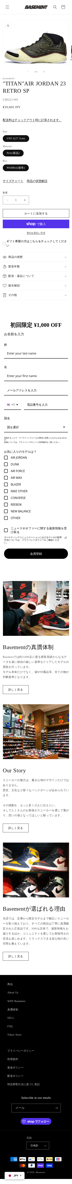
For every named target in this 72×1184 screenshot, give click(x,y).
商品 (10, 984)
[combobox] (12, 405)
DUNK (15, 464)
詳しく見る (15, 689)
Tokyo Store (14, 1034)
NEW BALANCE (21, 511)
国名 (7, 418)
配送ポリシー (15, 1076)
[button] (7, 7)
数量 (5, 192)
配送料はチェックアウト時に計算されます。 (32, 120)
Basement (40, 1172)
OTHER (15, 518)
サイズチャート (13, 181)
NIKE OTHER (19, 491)
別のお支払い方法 (36, 233)
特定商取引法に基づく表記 (23, 1084)
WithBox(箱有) (16, 167)
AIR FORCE (18, 471)
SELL (10, 1018)
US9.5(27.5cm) (16, 138)
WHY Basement (16, 1001)
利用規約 (12, 1059)
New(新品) (13, 153)
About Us (12, 992)
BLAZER (16, 484)
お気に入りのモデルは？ (20, 452)
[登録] (56, 1108)
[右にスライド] (44, 71)
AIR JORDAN (19, 457)
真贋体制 (12, 1009)
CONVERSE (18, 498)
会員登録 (36, 554)
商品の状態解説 (37, 181)
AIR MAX (16, 478)
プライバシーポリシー (20, 1050)
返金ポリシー (15, 1067)
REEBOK (16, 504)
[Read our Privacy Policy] (66, 538)
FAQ (10, 1026)
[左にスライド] (28, 71)
